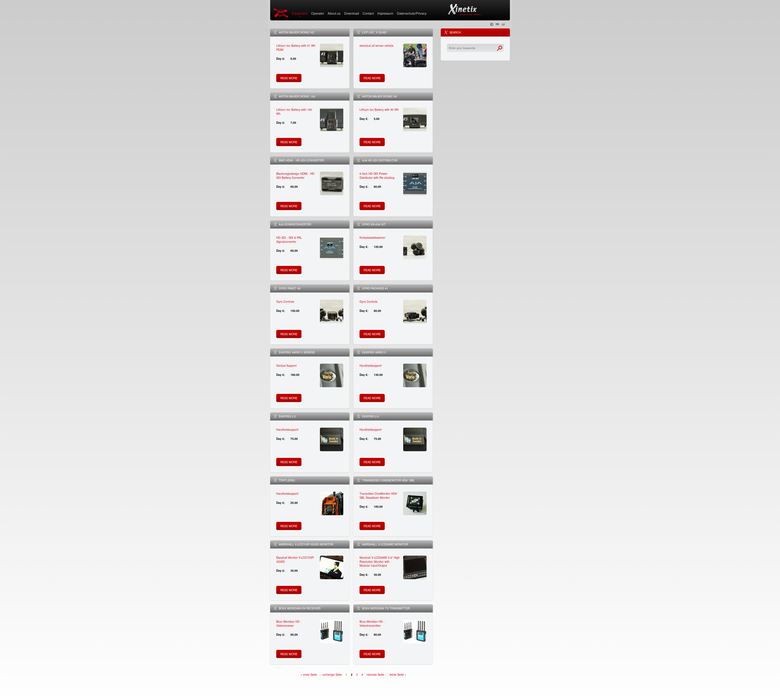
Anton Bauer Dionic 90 (379, 96)
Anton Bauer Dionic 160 (297, 96)
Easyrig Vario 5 (374, 352)
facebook (491, 24)
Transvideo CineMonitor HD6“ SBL (388, 480)
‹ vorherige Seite (331, 674)
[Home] (464, 9)
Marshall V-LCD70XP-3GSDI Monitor (306, 544)
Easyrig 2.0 (370, 416)
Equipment (300, 14)
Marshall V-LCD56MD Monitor (385, 544)
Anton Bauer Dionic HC (296, 32)
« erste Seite (309, 674)
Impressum (385, 14)
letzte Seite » (398, 674)
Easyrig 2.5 (287, 416)
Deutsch (497, 24)
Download (351, 14)
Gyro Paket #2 (290, 288)
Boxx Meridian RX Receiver (300, 608)
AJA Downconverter (295, 224)
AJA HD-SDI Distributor (380, 160)
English (503, 24)
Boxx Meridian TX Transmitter (386, 608)
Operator (317, 14)
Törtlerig (287, 480)
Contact (368, 14)
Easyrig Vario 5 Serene (297, 352)
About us (334, 14)
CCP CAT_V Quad (374, 32)
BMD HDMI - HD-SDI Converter (301, 160)
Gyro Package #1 (375, 288)
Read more (290, 79)
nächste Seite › (376, 674)
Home (282, 12)
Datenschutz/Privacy (412, 14)
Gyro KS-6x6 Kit (374, 224)
